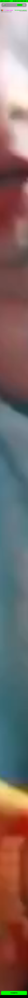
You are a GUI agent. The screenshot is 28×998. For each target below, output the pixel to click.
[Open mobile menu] (24, 5)
